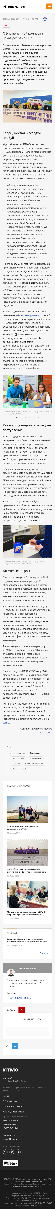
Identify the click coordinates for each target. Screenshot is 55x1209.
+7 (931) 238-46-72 (10, 1124)
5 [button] (34, 417)
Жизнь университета (13, 1111)
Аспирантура (35, 758)
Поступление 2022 (20, 769)
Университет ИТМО (31, 1019)
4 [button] (29, 417)
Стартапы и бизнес (12, 1106)
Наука (6, 1096)
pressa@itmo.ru (10, 1139)
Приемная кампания (34, 763)
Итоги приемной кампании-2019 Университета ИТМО (22, 827)
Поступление (18, 758)
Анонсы (12, 933)
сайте (6, 722)
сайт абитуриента (29, 315)
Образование (10, 1101)
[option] (27, 395)
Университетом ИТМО (41, 1179)
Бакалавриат (35, 753)
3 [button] (25, 417)
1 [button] (16, 417)
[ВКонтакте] (6, 25)
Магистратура (18, 753)
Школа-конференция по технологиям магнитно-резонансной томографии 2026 (27, 940)
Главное (16, 763)
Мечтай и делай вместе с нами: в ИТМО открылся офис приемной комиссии (26, 913)
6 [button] (38, 417)
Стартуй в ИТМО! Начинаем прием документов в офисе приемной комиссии (26, 870)
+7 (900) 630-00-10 (10, 1120)
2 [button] (21, 417)
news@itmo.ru (23, 997)
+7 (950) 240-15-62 (10, 1128)
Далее (43, 953)
